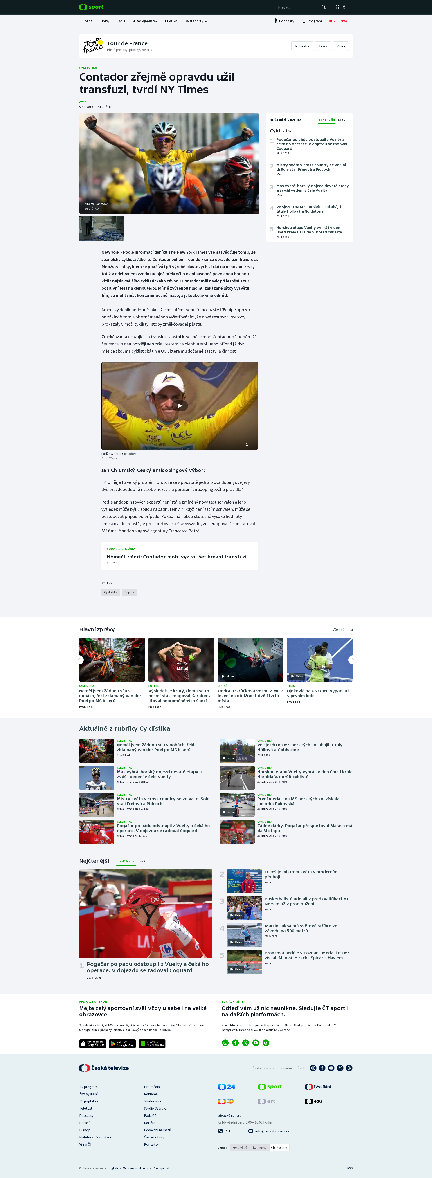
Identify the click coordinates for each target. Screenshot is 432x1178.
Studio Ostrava (155, 1108)
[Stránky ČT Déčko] (226, 1102)
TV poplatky (88, 1101)
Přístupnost (161, 1168)
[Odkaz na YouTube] (255, 1042)
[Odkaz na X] (245, 1042)
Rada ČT (150, 1115)
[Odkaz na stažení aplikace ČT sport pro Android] (122, 1043)
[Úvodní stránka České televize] (104, 1068)
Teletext (85, 1108)
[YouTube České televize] (331, 1068)
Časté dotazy (154, 1137)
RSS (350, 1168)
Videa (341, 46)
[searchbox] (297, 7)
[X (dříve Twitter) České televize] (340, 1068)
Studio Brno (153, 1101)
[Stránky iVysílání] (318, 1088)
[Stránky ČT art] (266, 1102)
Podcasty (86, 1115)
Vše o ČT (85, 1144)
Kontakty (151, 1144)
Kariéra (149, 1122)
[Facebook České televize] (322, 1068)
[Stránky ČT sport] (270, 1088)
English (113, 1168)
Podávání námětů (157, 1130)
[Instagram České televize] (313, 1068)
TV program (88, 1086)
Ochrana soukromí (135, 1168)
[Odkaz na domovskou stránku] (98, 7)
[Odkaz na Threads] (266, 1042)
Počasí (84, 1122)
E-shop (84, 1130)
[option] (240, 1147)
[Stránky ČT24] (226, 1088)
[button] (179, 406)
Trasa (323, 46)
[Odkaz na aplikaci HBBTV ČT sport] (152, 1043)
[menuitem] (88, 21)
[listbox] (260, 1147)
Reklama (151, 1094)
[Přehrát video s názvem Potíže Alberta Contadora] (180, 405)
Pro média (152, 1086)
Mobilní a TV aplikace (95, 1137)
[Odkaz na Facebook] (235, 1042)
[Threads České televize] (349, 1068)
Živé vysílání (88, 1094)
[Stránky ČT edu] (313, 1102)
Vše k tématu (343, 629)
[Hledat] (323, 7)
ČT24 (82, 102)
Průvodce (302, 46)
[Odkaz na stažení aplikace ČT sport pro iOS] (92, 1043)
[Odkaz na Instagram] (225, 1042)
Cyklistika (88, 67)
